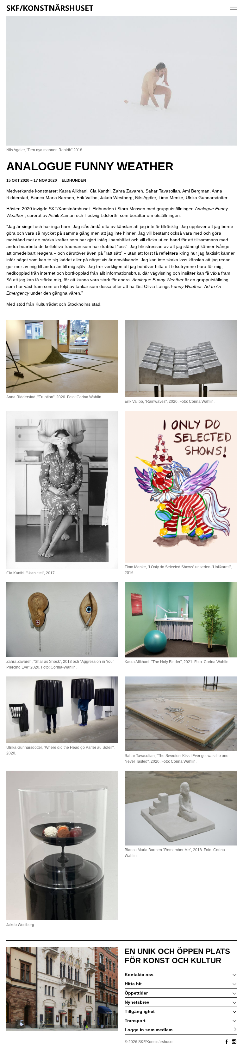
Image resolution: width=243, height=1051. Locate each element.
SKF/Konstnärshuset (50, 8)
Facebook (226, 1041)
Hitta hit (133, 983)
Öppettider (136, 993)
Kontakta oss (139, 974)
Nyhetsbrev (137, 1002)
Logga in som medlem (148, 1029)
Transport (135, 1020)
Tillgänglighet (140, 1011)
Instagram (234, 1041)
